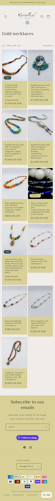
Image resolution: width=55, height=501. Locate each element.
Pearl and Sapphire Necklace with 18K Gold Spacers (13, 323)
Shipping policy (18, 495)
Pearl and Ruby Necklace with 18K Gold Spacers (39, 261)
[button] (6, 16)
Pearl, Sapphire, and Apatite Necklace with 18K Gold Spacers (39, 324)
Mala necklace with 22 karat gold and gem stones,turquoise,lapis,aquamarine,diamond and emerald (40, 208)
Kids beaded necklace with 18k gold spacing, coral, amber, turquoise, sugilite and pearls (14, 207)
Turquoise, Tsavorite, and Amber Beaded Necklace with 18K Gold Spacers (14, 376)
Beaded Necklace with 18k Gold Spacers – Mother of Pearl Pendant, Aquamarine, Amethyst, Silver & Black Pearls (40, 151)
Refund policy (32, 495)
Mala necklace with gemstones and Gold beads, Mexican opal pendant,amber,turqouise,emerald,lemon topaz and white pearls (14, 266)
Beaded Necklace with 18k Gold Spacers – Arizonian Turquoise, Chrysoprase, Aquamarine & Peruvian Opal (40, 90)
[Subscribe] (46, 427)
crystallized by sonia (26, 491)
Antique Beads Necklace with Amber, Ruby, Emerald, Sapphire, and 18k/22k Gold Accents (13, 90)
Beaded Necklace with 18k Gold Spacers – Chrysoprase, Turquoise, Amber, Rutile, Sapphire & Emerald (14, 150)
